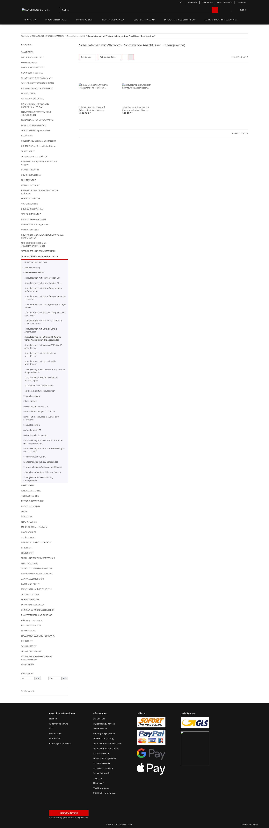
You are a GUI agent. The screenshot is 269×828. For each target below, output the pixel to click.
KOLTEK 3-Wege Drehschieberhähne (38, 146)
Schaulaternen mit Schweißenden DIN (42, 277)
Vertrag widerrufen (69, 812)
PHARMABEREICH (29, 62)
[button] (225, 10)
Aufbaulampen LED (32, 430)
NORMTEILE (26, 516)
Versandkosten (100, 728)
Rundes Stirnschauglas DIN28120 (39, 411)
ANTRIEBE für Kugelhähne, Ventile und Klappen (39, 163)
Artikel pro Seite (108, 57)
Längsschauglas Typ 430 (34, 456)
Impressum (54, 738)
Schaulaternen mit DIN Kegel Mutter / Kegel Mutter (45, 306)
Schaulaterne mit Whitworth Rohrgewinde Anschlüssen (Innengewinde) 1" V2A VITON (136, 109)
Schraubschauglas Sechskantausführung (42, 467)
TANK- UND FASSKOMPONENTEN (36, 568)
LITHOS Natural (28, 630)
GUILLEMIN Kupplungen (104, 793)
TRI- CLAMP (98, 783)
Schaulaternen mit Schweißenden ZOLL (43, 283)
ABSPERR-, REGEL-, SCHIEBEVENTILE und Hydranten (40, 192)
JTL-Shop (254, 824)
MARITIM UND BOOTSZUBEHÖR (36, 542)
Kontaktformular (224, 2)
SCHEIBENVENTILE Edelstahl (34, 156)
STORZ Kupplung (101, 788)
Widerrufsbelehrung (58, 723)
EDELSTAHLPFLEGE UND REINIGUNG (38, 635)
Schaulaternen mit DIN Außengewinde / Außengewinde (43, 289)
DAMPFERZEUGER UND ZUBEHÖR (36, 615)
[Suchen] (215, 10)
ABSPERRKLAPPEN (29, 203)
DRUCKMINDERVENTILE (32, 209)
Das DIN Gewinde (101, 753)
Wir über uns (99, 718)
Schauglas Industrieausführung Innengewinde (38, 479)
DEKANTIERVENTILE (30, 169)
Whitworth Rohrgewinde (104, 758)
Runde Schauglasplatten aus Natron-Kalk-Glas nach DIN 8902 (43, 442)
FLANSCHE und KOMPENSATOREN (37, 120)
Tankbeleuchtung (31, 267)
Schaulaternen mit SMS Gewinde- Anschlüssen (40, 354)
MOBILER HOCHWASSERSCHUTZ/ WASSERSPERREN (36, 658)
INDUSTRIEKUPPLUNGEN (32, 67)
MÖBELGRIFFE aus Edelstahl (34, 527)
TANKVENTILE (27, 151)
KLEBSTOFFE (27, 641)
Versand (84, 817)
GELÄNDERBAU (28, 537)
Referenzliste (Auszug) (103, 738)
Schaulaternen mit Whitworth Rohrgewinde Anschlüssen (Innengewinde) (43, 338)
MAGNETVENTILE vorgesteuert (35, 224)
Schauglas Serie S (31, 425)
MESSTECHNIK (28, 485)
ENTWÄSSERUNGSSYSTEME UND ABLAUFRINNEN (36, 113)
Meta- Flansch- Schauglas (35, 435)
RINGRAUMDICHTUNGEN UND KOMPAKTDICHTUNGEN (35, 105)
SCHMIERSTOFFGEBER (31, 651)
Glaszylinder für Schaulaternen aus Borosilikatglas (41, 379)
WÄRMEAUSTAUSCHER (31, 620)
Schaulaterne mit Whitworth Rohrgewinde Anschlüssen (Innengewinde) (92, 109)
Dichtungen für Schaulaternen (39, 385)
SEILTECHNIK (27, 553)
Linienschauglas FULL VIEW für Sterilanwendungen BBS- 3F (45, 371)
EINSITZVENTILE (28, 180)
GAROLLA (97, 778)
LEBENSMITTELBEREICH (32, 57)
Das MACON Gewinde (103, 768)
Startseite (192, 2)
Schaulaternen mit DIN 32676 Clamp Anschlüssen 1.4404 (43, 322)
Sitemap (53, 718)
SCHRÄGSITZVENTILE (30, 198)
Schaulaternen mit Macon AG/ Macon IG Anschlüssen (43, 346)
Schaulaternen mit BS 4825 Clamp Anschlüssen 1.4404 (45, 314)
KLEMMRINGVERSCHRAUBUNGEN (36, 88)
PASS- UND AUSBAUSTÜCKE (34, 125)
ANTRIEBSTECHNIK (30, 496)
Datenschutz (55, 733)
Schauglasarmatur (32, 396)
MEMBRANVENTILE (30, 229)
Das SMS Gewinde (101, 763)
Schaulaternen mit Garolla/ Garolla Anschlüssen (41, 330)
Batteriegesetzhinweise (60, 743)
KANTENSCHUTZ (28, 532)
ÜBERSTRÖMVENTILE (31, 175)
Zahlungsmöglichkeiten (104, 733)
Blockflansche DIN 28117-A (35, 406)
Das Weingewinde (101, 773)
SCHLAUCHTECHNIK (30, 594)
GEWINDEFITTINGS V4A (32, 72)
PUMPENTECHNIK (29, 563)
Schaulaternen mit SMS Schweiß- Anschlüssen (40, 363)
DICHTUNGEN (27, 664)
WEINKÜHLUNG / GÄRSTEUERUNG (37, 573)
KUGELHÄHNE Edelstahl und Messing (38, 140)
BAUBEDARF (26, 135)
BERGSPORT (26, 547)
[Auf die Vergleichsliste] (149, 71)
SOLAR (24, 511)
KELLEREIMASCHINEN (31, 625)
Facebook (241, 2)
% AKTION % (27, 52)
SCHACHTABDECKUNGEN (33, 604)
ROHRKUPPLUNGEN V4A (32, 98)
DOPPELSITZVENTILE (30, 185)
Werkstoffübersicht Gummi (105, 748)
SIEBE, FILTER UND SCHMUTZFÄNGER (38, 251)
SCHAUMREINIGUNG (30, 599)
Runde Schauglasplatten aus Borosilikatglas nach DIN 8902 (43, 450)
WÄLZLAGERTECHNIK (31, 490)
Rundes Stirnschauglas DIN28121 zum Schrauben (41, 418)
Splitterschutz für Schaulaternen (40, 390)
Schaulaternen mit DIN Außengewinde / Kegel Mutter (45, 298)
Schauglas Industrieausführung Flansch (42, 472)
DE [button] (180, 2)
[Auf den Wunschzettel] (156, 71)
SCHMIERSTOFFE (29, 646)
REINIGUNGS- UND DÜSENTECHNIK (37, 610)
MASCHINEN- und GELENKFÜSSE (36, 589)
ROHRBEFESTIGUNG (30, 506)
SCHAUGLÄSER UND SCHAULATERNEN (39, 256)
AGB (51, 728)
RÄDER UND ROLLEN (30, 584)
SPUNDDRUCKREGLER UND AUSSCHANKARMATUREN (33, 244)
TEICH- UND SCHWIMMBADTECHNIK (38, 558)
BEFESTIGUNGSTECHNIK (32, 501)
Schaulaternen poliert (33, 272)
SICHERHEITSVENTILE (31, 214)
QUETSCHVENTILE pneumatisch (36, 130)
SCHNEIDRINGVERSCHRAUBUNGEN (37, 83)
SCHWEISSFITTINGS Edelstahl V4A (36, 78)
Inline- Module (30, 401)
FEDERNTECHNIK (29, 521)
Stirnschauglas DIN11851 (35, 262)
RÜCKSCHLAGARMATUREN (33, 219)
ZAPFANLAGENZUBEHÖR (32, 578)
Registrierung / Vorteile (104, 723)
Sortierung (86, 57)
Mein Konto (207, 2)
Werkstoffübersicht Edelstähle (107, 743)
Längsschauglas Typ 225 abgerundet (40, 461)
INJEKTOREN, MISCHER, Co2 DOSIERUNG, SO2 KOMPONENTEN (42, 236)
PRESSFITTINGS (28, 93)
